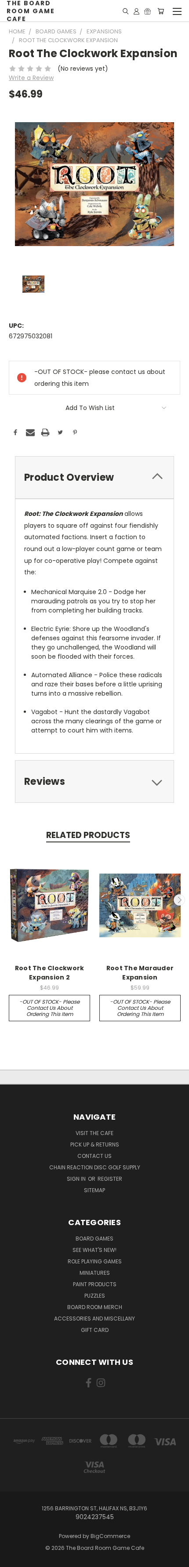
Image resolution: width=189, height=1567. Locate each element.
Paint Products (94, 1284)
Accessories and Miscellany (94, 1318)
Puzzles (94, 1295)
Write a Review (31, 77)
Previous (10, 900)
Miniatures (95, 1273)
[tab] (94, 477)
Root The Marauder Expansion (140, 973)
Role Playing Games (95, 1261)
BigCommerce (110, 1536)
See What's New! (94, 1250)
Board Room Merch (94, 1307)
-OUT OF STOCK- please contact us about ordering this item (49, 1008)
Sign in (77, 1179)
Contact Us (94, 1156)
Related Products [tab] (88, 835)
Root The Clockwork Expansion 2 (49, 973)
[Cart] (160, 11)
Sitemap (94, 1190)
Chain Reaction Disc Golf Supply (94, 1167)
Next (179, 900)
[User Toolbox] (136, 11)
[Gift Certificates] (147, 11)
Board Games (94, 1238)
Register (110, 1179)
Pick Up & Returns (94, 1144)
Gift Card (95, 1330)
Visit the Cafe (94, 1133)
